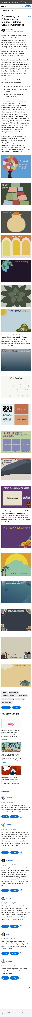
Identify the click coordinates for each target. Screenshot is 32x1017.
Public (21, 31)
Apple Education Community (12, 1013)
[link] (16, 166)
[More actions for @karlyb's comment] (21, 953)
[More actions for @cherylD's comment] (21, 817)
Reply (17, 707)
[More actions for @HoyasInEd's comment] (21, 926)
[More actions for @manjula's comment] (21, 978)
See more (4, 739)
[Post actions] (29, 16)
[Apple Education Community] (9, 2)
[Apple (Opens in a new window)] (2, 1013)
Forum (3, 6)
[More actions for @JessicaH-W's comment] (21, 890)
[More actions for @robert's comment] (21, 852)
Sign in (28, 6)
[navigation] (23, 6)
